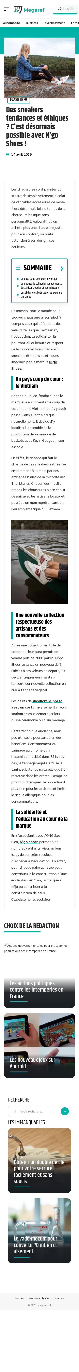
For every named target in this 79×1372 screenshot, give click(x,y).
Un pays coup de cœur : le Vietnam (39, 279)
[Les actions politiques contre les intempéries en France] (39, 975)
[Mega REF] (29, 9)
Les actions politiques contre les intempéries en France (36, 990)
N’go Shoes (29, 841)
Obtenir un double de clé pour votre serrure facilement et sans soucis (39, 1172)
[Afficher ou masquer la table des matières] (58, 268)
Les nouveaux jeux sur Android (32, 1063)
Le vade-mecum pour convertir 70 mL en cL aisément (35, 1245)
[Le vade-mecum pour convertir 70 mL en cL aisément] (39, 1230)
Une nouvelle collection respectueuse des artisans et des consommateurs (41, 285)
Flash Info (18, 99)
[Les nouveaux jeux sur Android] (39, 1045)
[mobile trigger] (7, 9)
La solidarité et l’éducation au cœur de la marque (41, 294)
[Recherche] (59, 8)
